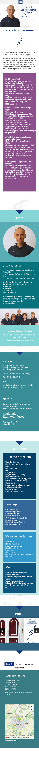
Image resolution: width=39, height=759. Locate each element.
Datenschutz (19, 668)
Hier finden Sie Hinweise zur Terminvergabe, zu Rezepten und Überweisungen (19, 386)
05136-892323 (11, 687)
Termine (18, 664)
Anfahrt (5, 381)
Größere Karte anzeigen (11, 740)
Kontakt (9, 664)
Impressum (29, 664)
